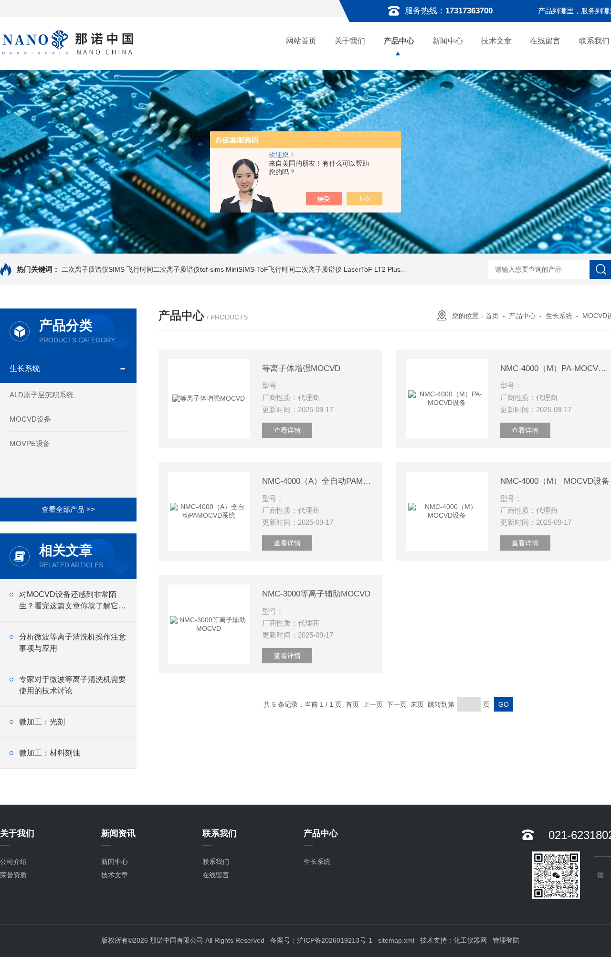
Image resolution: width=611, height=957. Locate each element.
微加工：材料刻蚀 (49, 753)
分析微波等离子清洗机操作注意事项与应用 (72, 642)
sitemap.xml (396, 940)
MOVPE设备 (30, 443)
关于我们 (350, 41)
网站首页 (301, 41)
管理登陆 (506, 940)
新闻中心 (447, 41)
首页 (492, 315)
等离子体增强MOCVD (301, 368)
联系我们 (215, 861)
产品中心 (399, 41)
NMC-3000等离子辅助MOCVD (316, 593)
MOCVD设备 (30, 419)
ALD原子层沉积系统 (42, 395)
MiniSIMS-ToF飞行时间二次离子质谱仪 (284, 269)
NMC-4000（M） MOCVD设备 (555, 481)
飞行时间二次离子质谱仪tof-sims (175, 269)
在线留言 (545, 41)
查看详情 (287, 430)
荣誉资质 (13, 875)
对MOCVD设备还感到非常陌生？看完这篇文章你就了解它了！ (68, 601)
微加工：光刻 (42, 722)
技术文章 (496, 41)
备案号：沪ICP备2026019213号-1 (321, 940)
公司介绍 (13, 861)
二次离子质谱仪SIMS (93, 269)
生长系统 (25, 368)
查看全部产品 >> (68, 509)
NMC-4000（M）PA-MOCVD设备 (555, 368)
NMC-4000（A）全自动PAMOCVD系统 (317, 481)
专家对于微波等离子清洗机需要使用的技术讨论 (72, 685)
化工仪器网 (470, 940)
